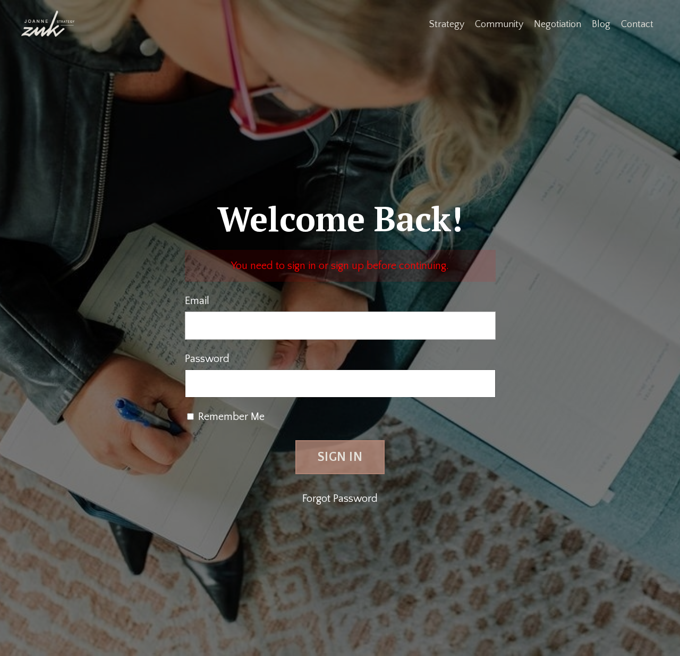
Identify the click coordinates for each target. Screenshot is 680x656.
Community (499, 24)
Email (197, 301)
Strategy (446, 24)
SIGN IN (340, 457)
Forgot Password (340, 498)
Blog (601, 24)
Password (207, 359)
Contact (637, 24)
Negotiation (557, 24)
